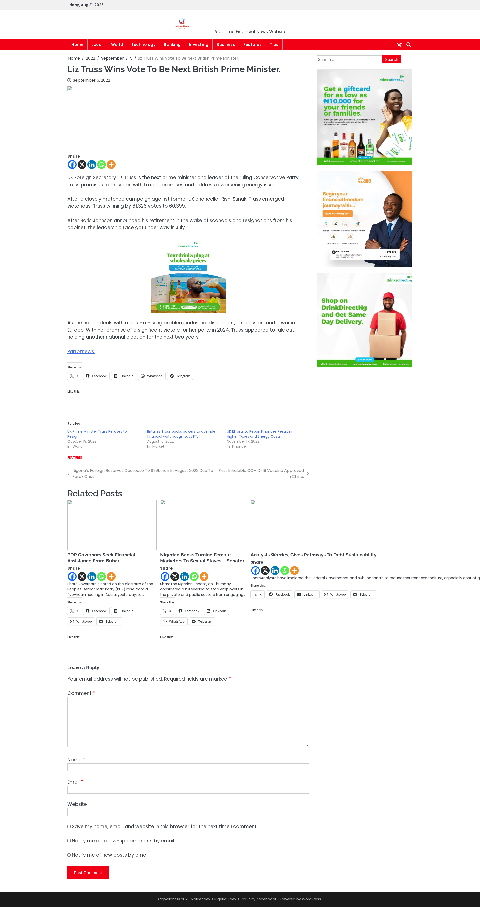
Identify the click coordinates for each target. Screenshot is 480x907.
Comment (81, 693)
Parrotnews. (81, 351)
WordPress (311, 899)
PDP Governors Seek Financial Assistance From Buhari (101, 557)
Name (76, 759)
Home (78, 44)
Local (97, 44)
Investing (199, 44)
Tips (274, 44)
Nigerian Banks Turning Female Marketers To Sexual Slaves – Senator (202, 557)
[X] (82, 164)
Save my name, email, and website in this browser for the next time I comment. (165, 826)
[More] (111, 164)
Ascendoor (266, 899)
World (117, 44)
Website (77, 804)
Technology (144, 44)
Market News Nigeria (250, 21)
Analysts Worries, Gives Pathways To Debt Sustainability (313, 554)
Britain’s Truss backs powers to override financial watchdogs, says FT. (181, 434)
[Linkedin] (92, 164)
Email (75, 782)
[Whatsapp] (101, 164)
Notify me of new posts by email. (111, 855)
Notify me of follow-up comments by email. (123, 840)
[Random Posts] (399, 44)
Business (226, 44)
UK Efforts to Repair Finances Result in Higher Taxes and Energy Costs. (259, 434)
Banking (172, 44)
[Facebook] (72, 164)
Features (253, 44)
